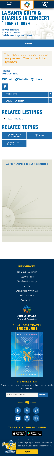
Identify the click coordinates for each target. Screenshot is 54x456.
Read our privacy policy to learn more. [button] (34, 446)
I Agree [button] (27, 452)
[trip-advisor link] (36, 418)
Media (27, 286)
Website (23, 79)
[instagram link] (27, 418)
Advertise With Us (27, 290)
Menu (9, 2)
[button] (9, 4)
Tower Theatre (14, 118)
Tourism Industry (27, 281)
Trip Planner (27, 295)
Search (45, 2)
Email (8, 79)
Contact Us (27, 300)
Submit (43, 394)
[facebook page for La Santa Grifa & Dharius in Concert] (5, 86)
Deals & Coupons (27, 272)
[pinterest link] (36, 410)
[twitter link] (27, 410)
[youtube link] (18, 418)
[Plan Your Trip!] (9, 447)
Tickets (11, 94)
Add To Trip (15, 100)
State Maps (27, 276)
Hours (38, 79)
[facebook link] (18, 410)
